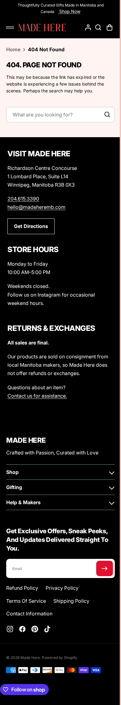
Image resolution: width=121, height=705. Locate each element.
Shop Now (67, 11)
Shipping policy (71, 601)
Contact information (29, 613)
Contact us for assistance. (37, 396)
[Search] (102, 114)
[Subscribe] (100, 568)
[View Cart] (105, 27)
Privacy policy (62, 588)
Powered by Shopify (59, 657)
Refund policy (22, 588)
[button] (10, 27)
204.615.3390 (23, 199)
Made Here (30, 657)
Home (13, 49)
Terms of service (26, 601)
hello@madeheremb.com (36, 207)
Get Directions (31, 226)
